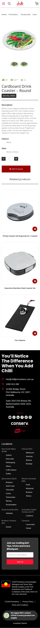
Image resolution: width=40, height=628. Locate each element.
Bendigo (29, 464)
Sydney (9, 455)
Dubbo (8, 474)
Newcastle (10, 459)
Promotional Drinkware (14, 14)
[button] (34, 229)
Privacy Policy (28, 602)
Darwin (8, 527)
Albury (8, 466)
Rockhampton (11, 505)
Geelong (29, 456)
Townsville (10, 490)
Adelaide (9, 513)
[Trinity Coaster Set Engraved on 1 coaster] (20, 231)
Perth (28, 485)
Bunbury (29, 492)
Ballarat (29, 460)
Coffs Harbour (11, 470)
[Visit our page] (10, 417)
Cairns (8, 493)
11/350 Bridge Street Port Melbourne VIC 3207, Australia (18, 392)
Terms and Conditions (20, 605)
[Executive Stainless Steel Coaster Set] (20, 283)
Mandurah (30, 488)
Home (4, 14)
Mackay (9, 501)
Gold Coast (10, 486)
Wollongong (10, 462)
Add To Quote (17, 169)
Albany (28, 496)
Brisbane (9, 482)
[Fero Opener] (20, 335)
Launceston (30, 524)
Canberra (29, 516)
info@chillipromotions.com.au (20, 379)
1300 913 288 (12, 384)
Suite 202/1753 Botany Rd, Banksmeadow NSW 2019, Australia (18, 404)
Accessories (25, 14)
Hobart (28, 528)
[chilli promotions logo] (20, 3)
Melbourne (30, 453)
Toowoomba (10, 497)
